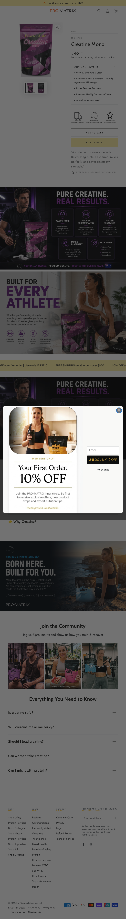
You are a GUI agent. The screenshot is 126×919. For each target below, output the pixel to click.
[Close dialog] (119, 410)
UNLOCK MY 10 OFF (103, 460)
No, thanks (103, 469)
